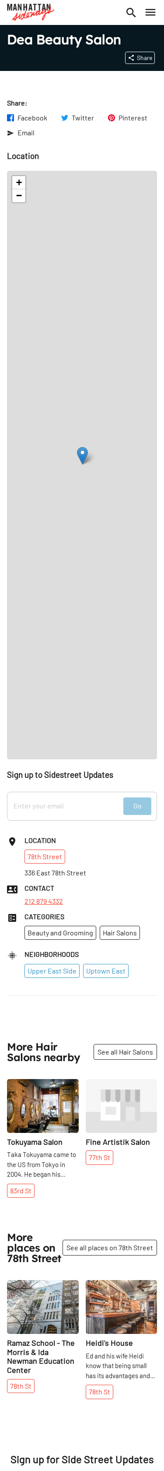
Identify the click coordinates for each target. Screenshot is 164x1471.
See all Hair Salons (125, 1052)
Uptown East (106, 971)
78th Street (45, 856)
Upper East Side (52, 971)
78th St (20, 1386)
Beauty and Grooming (60, 932)
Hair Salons (120, 932)
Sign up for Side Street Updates (82, 1459)
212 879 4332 (43, 901)
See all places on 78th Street (109, 1247)
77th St (99, 1157)
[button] (82, 456)
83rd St (20, 1190)
